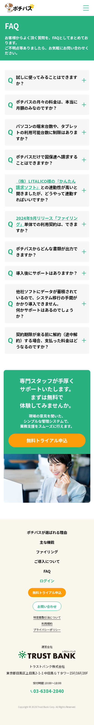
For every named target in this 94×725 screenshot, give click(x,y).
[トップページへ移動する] (19, 8)
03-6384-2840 (48, 691)
